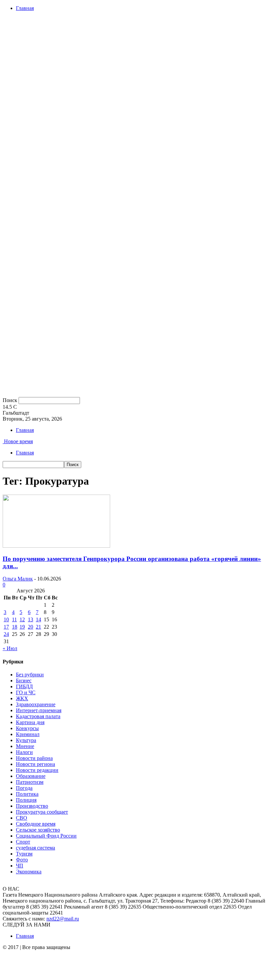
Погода (24, 788)
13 (30, 619)
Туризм (24, 853)
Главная (25, 8)
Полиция (26, 800)
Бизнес (24, 680)
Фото (22, 859)
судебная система (35, 848)
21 (38, 627)
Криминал (27, 734)
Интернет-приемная (38, 710)
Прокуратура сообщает (42, 812)
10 (6, 619)
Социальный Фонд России (46, 836)
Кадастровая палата (38, 716)
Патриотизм (29, 782)
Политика (27, 794)
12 (22, 619)
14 (38, 619)
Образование (30, 776)
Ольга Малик (18, 578)
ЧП (19, 865)
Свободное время (35, 824)
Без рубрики (30, 674)
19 (22, 627)
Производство (32, 806)
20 (30, 627)
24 (6, 634)
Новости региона (35, 764)
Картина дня (30, 722)
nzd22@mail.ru (62, 918)
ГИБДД (24, 686)
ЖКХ (22, 698)
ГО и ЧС (25, 692)
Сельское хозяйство (38, 830)
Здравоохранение (35, 704)
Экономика (28, 871)
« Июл (10, 648)
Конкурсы (27, 728)
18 (14, 627)
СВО (21, 818)
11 (14, 619)
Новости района (34, 758)
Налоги (24, 752)
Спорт (23, 842)
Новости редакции (37, 770)
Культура (26, 740)
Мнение (25, 746)
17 (6, 627)
